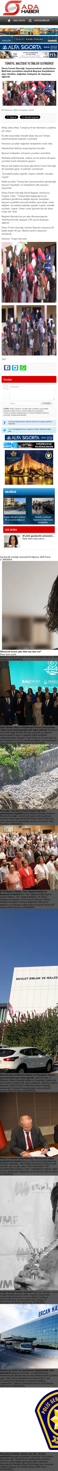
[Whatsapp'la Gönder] (23, 367)
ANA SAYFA (19, 20)
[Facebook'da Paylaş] (7, 367)
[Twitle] (15, 367)
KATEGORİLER (41, 20)
